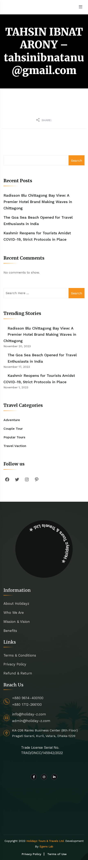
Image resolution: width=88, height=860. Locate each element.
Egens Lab (46, 846)
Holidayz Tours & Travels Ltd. (45, 841)
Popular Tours (14, 437)
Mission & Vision (16, 622)
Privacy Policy (14, 664)
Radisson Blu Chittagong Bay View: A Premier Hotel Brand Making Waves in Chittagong (37, 201)
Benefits (10, 631)
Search (76, 160)
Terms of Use (57, 854)
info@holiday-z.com (29, 714)
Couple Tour (13, 429)
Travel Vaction (14, 446)
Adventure (11, 420)
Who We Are (13, 612)
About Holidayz (16, 603)
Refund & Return (17, 673)
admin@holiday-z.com (31, 721)
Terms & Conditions (19, 655)
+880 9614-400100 (27, 698)
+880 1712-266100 (27, 704)
